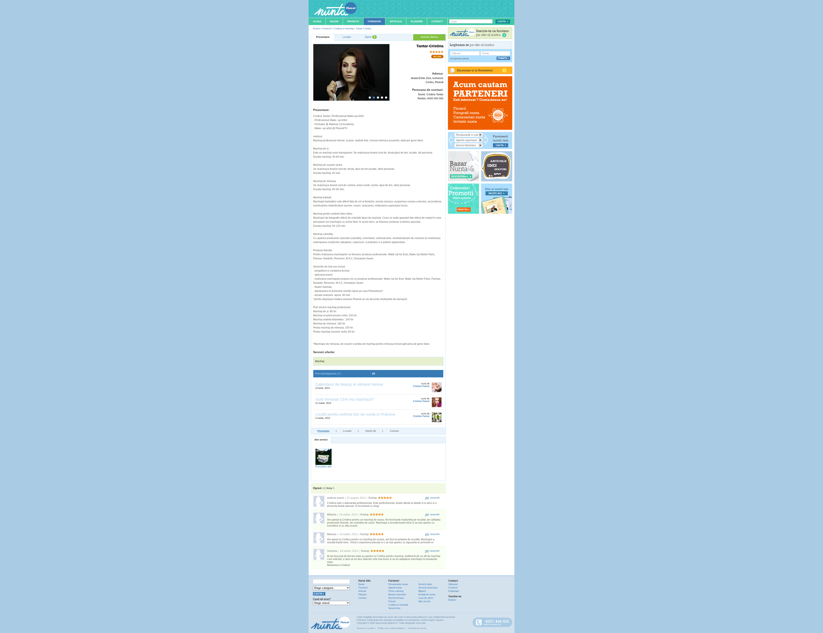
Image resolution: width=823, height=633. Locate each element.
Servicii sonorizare (428, 587)
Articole (396, 21)
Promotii (353, 21)
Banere (452, 600)
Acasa (317, 21)
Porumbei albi (323, 466)
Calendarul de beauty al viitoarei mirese (349, 384)
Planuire (417, 21)
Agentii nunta (395, 587)
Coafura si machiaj (343, 28)
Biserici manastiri (397, 594)
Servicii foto (394, 608)
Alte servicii (320, 439)
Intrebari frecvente (417, 628)
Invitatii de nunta (426, 594)
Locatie (347, 431)
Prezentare (323, 431)
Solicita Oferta (429, 37)
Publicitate (453, 591)
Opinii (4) (370, 431)
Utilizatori (453, 584)
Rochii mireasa (396, 598)
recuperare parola (459, 58)
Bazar (334, 21)
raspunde (435, 497)
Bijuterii (422, 591)
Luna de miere (425, 598)
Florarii (391, 601)
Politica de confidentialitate (391, 628)
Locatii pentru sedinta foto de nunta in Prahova (355, 414)
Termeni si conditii (365, 628)
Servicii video (425, 584)
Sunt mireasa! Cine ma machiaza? (344, 399)
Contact (437, 21)
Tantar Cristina (363, 28)
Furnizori (374, 21)
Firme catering (395, 591)
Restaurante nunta (398, 584)
